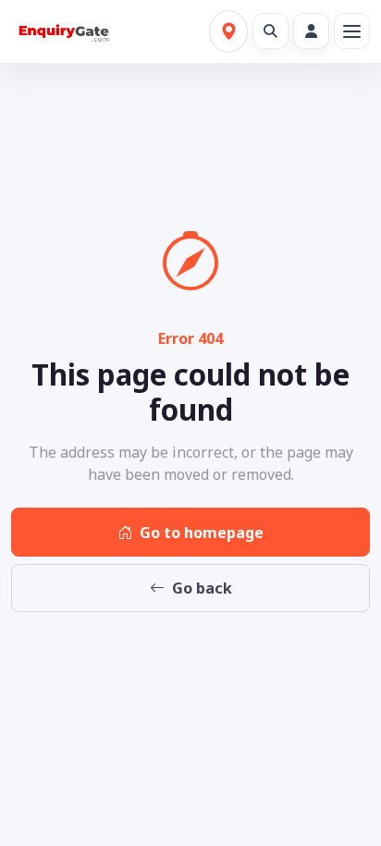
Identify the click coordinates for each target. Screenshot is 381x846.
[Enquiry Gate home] (62, 31)
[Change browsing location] (228, 31)
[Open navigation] (352, 31)
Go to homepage (202, 532)
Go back (202, 588)
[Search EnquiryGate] (270, 31)
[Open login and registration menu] (311, 31)
